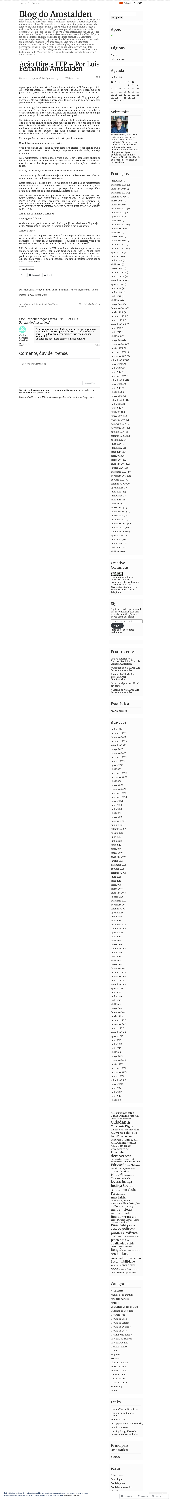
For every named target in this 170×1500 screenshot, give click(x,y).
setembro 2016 (118, 380)
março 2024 (117, 200)
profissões (129, 1237)
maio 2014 (116, 452)
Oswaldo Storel (132, 1220)
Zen (129, 1273)
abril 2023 (116, 220)
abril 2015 (116, 412)
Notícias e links (119, 1374)
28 (125, 97)
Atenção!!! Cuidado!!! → (89, 304)
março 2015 (116, 416)
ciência (114, 1129)
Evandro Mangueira (120, 1168)
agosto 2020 (117, 252)
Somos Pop (116, 1386)
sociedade (120, 1254)
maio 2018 (116, 332)
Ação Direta (34, 289)
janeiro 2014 (117, 468)
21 (125, 94)
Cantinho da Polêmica (122, 1311)
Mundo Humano (119, 1427)
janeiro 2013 (117, 515)
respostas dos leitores (132, 1250)
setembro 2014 (118, 436)
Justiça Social (122, 1185)
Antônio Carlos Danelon (122, 1114)
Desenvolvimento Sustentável (122, 1159)
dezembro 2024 (119, 192)
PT (128, 1240)
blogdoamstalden (65, 77)
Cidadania (46, 289)
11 (112, 91)
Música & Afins (118, 1366)
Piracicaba (119, 1225)
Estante (115, 1358)
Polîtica (94, 289)
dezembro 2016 (118, 376)
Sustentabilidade (123, 1261)
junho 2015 (116, 404)
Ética (134, 1273)
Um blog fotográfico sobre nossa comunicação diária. (124, 1432)
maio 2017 (116, 372)
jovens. (116, 1181)
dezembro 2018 (118, 316)
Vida (114, 1269)
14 (125, 91)
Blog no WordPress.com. (30, 397)
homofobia (129, 1176)
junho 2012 (116, 543)
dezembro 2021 (118, 244)
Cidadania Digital (60, 289)
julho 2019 (116, 288)
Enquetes (115, 1354)
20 (120, 94)
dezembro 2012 (118, 519)
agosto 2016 (117, 384)
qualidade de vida (122, 1243)
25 (112, 97)
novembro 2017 (118, 356)
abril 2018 (116, 336)
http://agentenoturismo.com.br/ (127, 1423)
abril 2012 (116, 551)
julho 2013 (116, 491)
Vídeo (136, 1270)
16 (133, 91)
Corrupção (116, 1140)
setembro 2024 (118, 196)
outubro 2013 (117, 480)
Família (124, 1171)
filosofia (118, 1175)
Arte (132, 1116)
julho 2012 (116, 539)
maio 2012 (116, 547)
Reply (97, 345)
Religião (117, 1250)
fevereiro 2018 (118, 344)
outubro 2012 (117, 527)
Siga (114, 603)
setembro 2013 (118, 484)
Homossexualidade (120, 1178)
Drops (44, 295)
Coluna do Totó (119, 1331)
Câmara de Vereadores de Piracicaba (121, 1149)
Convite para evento (121, 1334)
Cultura (114, 1146)
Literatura (116, 1190)
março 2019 (117, 304)
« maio (114, 100)
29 (129, 97)
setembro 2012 (118, 531)
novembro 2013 (119, 476)
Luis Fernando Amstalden (123, 1193)
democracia (74, 289)
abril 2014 (116, 456)
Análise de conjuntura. (122, 1295)
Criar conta (117, 1475)
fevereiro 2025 (118, 189)
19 (116, 94)
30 (133, 97)
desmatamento (116, 1162)
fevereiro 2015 (118, 420)
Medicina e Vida (119, 1370)
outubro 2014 (117, 432)
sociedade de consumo (126, 1258)
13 (120, 91)
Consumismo (125, 1136)
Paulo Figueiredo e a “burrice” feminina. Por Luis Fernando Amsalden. (125, 661)
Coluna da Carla (125, 1130)
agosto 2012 (117, 535)
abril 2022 (116, 232)
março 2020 (117, 268)
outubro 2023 (118, 212)
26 (116, 97)
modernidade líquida (120, 1215)
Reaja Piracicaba (125, 1247)
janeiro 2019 (117, 312)
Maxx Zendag (127, 1206)
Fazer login (116, 1479)
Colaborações (118, 1315)
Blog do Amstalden (55, 14)
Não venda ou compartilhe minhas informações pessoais (68, 397)
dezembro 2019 (118, 272)
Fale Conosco (33, 3)
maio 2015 (116, 408)
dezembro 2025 (119, 185)
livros (125, 1189)
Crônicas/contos (126, 1142)
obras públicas (118, 1220)
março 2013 (117, 507)
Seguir (117, 625)
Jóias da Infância (119, 1362)
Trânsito (115, 1265)
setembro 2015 (118, 400)
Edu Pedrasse (118, 1419)
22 (129, 94)
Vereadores (128, 1265)
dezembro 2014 (118, 424)
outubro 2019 (117, 276)
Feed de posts (118, 1483)
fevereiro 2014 (118, 464)
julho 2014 (116, 444)
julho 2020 (116, 256)
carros (128, 1119)
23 (133, 94)
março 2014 (117, 460)
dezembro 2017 (118, 352)
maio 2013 (116, 499)
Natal (134, 1217)
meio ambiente (122, 1209)
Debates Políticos (120, 1346)
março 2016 (116, 396)
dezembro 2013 (118, 472)
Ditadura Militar (131, 1161)
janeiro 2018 (117, 348)
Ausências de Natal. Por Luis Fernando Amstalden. (125, 669)
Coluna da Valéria (120, 1323)
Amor (113, 1113)
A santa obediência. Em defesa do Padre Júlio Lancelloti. (123, 677)
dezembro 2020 (119, 248)
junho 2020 (116, 260)
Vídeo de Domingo (119, 1272)
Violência (123, 1270)
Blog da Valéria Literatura (124, 1409)
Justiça (127, 1181)
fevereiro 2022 (118, 240)
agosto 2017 (117, 364)
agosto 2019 (117, 284)
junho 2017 (116, 368)
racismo (114, 1247)
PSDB (137, 1237)
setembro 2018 (118, 324)
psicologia (118, 1240)
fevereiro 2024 (118, 204)
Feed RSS (138, 3)
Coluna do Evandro (121, 1327)
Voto (130, 1269)
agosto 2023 (117, 216)
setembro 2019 (118, 280)
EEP (128, 1166)
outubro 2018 (117, 320)
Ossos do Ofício (119, 1382)
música (126, 1216)
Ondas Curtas (118, 1378)
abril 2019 (116, 300)
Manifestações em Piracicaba (120, 1202)
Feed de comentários (121, 1487)
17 (138, 91)
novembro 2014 (119, 428)
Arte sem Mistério (120, 1299)
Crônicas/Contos (119, 1342)
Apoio (23, 3)
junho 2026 (116, 181)
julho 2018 (116, 328)
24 (138, 94)
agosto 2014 (117, 440)
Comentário (90, 383)
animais (120, 1113)
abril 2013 (116, 503)
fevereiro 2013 (118, 511)
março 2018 (117, 340)
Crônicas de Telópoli (121, 1338)
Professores (117, 1236)
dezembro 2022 (119, 224)
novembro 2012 (119, 523)
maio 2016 (116, 388)
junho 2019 (116, 292)
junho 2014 (116, 448)
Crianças (127, 1139)
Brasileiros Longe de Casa (124, 1307)
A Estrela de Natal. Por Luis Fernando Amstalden (125, 691)
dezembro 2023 (119, 208)
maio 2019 (116, 296)
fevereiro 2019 (118, 308)
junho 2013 (116, 495)
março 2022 (117, 236)
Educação (85, 289)
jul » (122, 100)
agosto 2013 (117, 487)
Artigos (115, 1303)
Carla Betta (121, 1119)
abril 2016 (116, 392)
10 (138, 88)
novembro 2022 (119, 228)
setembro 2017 (118, 360)
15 (129, 91)
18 (112, 94)
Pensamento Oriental (120, 1222)
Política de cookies (71, 1495)
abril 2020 (116, 264)
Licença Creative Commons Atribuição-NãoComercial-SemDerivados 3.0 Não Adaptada (125, 587)
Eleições (135, 1165)
